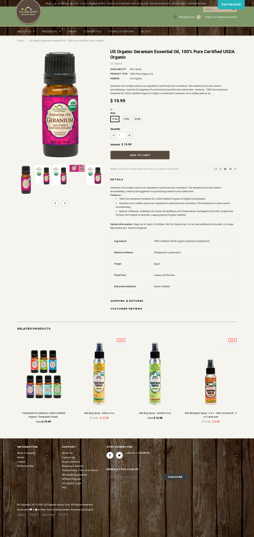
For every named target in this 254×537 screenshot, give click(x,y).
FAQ (64, 487)
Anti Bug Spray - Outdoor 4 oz (155, 413)
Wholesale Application (74, 474)
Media (20, 457)
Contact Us (68, 457)
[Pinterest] (230, 168)
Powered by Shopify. (82, 509)
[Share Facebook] (220, 168)
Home (20, 40)
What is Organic (26, 453)
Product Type (118, 74)
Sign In (209, 17)
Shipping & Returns (126, 300)
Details (116, 179)
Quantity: (115, 129)
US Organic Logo (71, 483)
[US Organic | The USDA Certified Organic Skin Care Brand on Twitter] (119, 455)
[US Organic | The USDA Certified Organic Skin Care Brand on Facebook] (110, 455)
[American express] (33, 514)
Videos (21, 461)
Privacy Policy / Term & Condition (80, 470)
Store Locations (71, 461)
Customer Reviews (126, 308)
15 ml (126, 119)
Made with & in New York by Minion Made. (43, 509)
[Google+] (235, 168)
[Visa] (21, 514)
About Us (67, 453)
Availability (118, 69)
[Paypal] (63, 514)
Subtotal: (115, 144)
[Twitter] (225, 168)
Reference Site (25, 466)
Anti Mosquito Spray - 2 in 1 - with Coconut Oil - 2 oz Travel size (211, 415)
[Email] (215, 168)
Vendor (114, 78)
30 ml (137, 119)
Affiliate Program (71, 479)
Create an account (227, 17)
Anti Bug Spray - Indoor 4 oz (99, 413)
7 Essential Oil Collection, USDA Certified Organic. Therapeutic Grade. (43, 415)
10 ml (115, 119)
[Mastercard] (48, 514)
